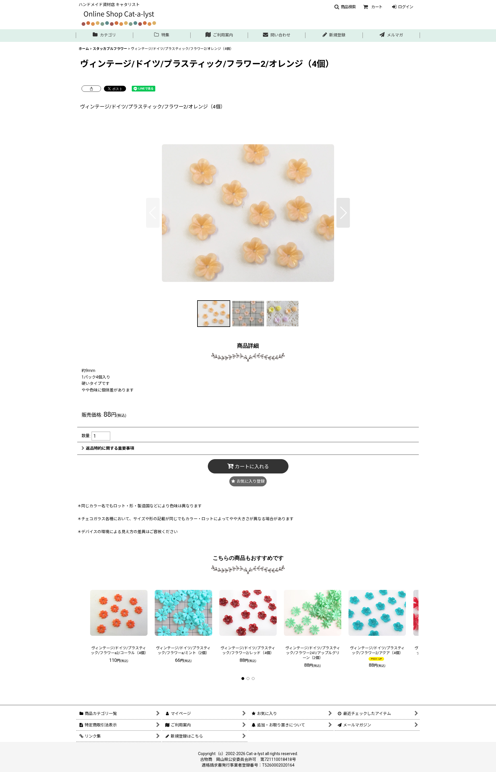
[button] (345, 7)
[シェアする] (91, 88)
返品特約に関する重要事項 (110, 448)
